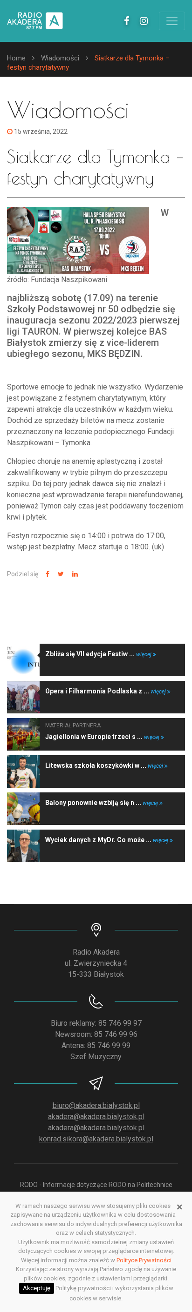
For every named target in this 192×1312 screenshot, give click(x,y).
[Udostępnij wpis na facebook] (46, 574)
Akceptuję (36, 1288)
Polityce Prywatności (144, 1260)
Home (16, 58)
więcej (144, 654)
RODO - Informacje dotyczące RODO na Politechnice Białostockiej (96, 1189)
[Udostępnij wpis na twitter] (59, 574)
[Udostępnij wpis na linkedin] (74, 574)
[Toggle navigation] (172, 21)
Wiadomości (60, 58)
